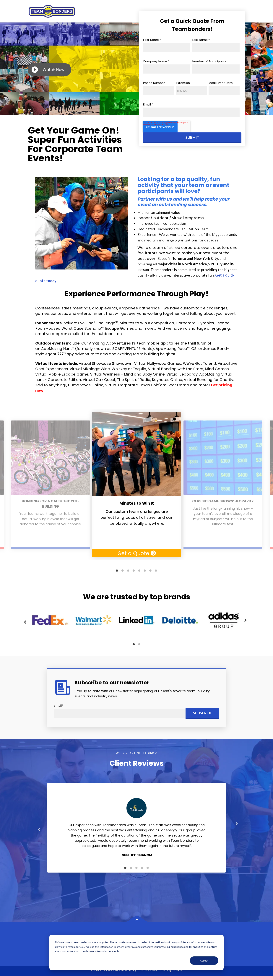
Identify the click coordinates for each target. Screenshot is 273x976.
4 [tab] (134, 570)
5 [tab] (139, 570)
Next (245, 620)
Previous (25, 622)
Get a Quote (134, 553)
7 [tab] (150, 570)
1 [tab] (117, 570)
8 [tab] (156, 570)
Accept (204, 960)
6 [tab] (145, 570)
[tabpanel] (136, 484)
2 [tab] (122, 570)
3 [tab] (128, 570)
